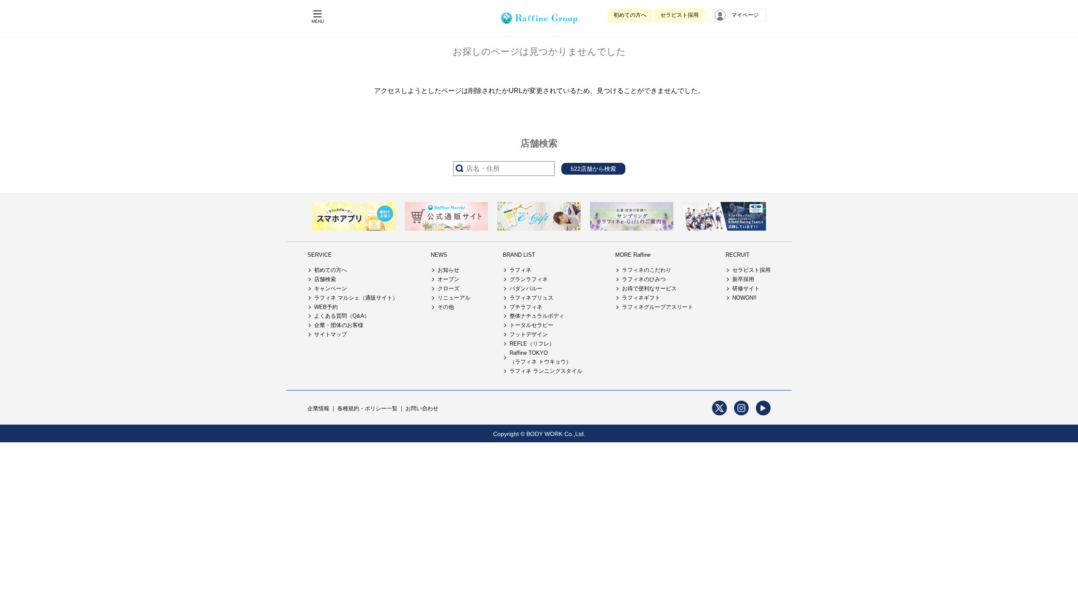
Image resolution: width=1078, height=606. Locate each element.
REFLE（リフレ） (532, 343)
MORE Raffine (633, 255)
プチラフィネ (526, 307)
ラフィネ (520, 270)
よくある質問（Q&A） (342, 316)
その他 (446, 307)
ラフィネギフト (641, 298)
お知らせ (448, 270)
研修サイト (746, 288)
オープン (448, 279)
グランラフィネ (529, 279)
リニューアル (454, 298)
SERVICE (319, 255)
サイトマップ (330, 334)
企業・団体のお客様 (338, 325)
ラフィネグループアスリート (657, 307)
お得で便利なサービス (649, 288)
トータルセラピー (531, 325)
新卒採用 (743, 279)
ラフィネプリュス (531, 298)
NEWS (439, 255)
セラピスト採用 (679, 15)
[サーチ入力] (504, 168)
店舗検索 (325, 279)
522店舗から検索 (593, 168)
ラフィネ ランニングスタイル (546, 371)
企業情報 (318, 408)
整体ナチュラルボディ (537, 316)
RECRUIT (738, 255)
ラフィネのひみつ (644, 279)
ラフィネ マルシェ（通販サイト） (356, 298)
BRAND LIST (519, 255)
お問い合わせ (422, 408)
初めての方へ (630, 15)
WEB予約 (326, 307)
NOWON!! (744, 298)
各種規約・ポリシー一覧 (367, 408)
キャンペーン (330, 288)
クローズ (448, 288)
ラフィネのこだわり (646, 270)
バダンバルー (526, 288)
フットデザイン (529, 334)
